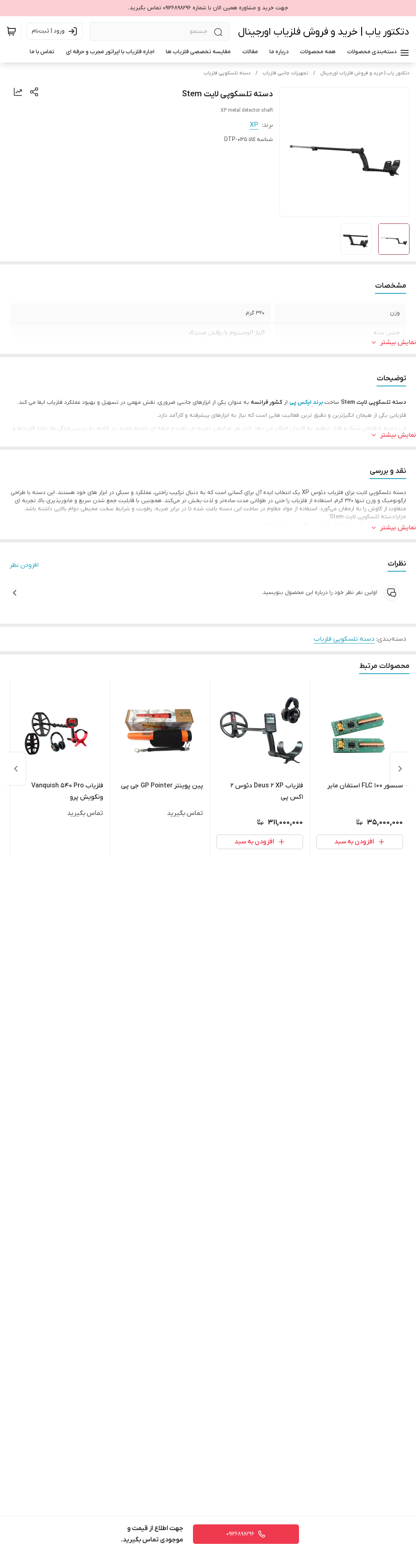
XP (254, 125)
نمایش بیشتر (398, 342)
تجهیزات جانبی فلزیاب (285, 73)
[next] (16, 768)
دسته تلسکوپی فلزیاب (227, 73)
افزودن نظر (24, 565)
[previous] (400, 768)
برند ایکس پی (306, 402)
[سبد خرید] (11, 31)
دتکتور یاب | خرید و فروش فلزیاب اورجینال (324, 32)
